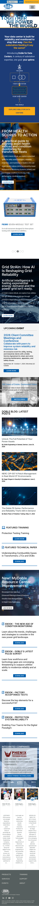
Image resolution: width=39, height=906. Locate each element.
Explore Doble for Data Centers (19, 111)
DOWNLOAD (19, 643)
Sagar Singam (8, 479)
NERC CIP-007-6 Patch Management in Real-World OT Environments (19, 474)
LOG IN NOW (7, 608)
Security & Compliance (22, 479)
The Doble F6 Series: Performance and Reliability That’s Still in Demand (18, 509)
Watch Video (19, 399)
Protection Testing (19, 514)
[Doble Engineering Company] (8, 7)
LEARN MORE (8, 182)
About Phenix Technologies (19, 776)
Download (19, 561)
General (19, 444)
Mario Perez (7, 514)
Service (25, 444)
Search (9, 2)
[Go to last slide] (2, 829)
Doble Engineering (9, 444)
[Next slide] (37, 829)
